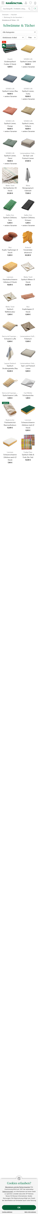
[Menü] (3, 3)
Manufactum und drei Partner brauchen (17, 1187)
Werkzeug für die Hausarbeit (13, 17)
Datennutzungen (7, 1191)
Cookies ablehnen (7, 1212)
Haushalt (14, 14)
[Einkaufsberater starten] (34, 8)
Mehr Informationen (30, 1212)
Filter (30, 37)
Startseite (5, 14)
